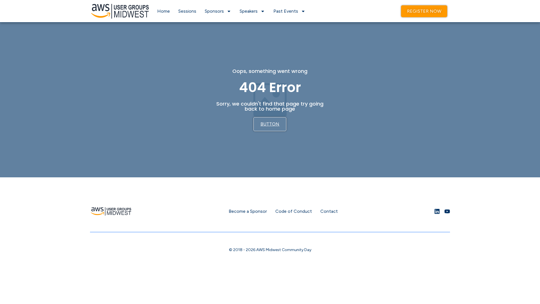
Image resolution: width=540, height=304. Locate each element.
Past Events (285, 11)
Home (163, 11)
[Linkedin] (437, 211)
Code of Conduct (293, 211)
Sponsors (214, 11)
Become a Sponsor (248, 211)
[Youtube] (447, 211)
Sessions (187, 11)
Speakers (249, 11)
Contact (329, 211)
